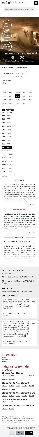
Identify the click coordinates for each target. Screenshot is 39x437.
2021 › (24, 92)
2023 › (18, 92)
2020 (3, 115)
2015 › (31, 96)
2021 (3, 133)
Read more (31, 204)
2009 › (4, 104)
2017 (3, 147)
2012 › (18, 100)
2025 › (4, 92)
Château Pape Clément (13, 61)
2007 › (11, 104)
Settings (20, 433)
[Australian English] (22, 3)
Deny (12, 433)
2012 (3, 144)
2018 (3, 140)
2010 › (31, 100)
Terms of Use (19, 428)
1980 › (24, 104)
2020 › (31, 92)
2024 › (11, 92)
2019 (3, 122)
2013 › (11, 100)
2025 (3, 137)
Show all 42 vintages (9, 379)
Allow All (29, 433)
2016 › (24, 96)
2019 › (4, 96)
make (17, 292)
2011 (3, 129)
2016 (3, 126)
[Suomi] (25, 3)
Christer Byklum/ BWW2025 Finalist (20, 277)
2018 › (11, 96)
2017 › (18, 96)
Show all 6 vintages (8, 389)
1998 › (18, 104)
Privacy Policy (28, 428)
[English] (19, 3)
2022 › (24, 375)
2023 (3, 119)
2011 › (24, 100)
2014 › (4, 100)
